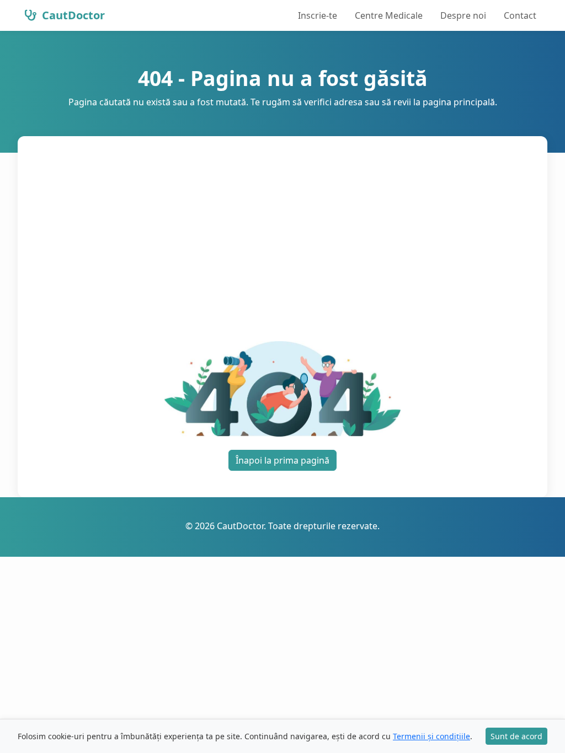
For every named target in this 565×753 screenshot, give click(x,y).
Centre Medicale (389, 15)
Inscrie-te (317, 15)
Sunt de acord (516, 736)
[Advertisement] (282, 245)
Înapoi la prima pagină (282, 460)
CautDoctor (72, 15)
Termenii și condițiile (431, 736)
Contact (520, 15)
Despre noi (463, 15)
